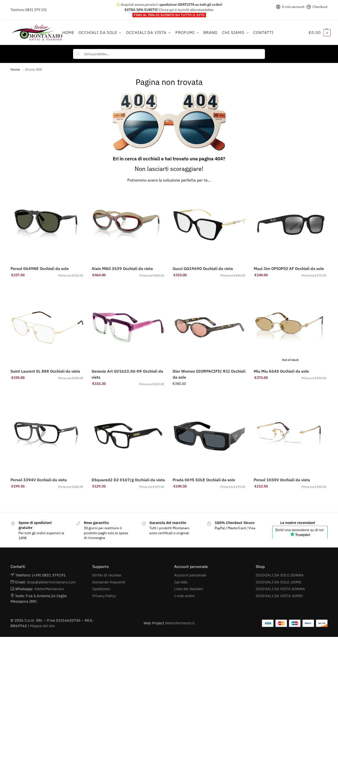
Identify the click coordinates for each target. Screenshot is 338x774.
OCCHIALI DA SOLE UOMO (278, 582)
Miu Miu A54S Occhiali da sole (281, 371)
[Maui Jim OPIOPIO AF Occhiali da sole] (290, 224)
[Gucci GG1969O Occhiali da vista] (209, 224)
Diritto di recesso (106, 575)
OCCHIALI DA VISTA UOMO (279, 595)
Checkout (319, 6)
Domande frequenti (108, 582)
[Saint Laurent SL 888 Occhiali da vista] (47, 327)
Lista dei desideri (188, 588)
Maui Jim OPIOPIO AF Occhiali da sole (289, 268)
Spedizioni (101, 588)
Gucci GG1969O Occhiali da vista (203, 268)
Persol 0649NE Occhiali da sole (40, 268)
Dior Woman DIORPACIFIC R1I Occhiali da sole (209, 374)
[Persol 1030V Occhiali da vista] (290, 436)
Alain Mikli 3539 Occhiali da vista (122, 268)
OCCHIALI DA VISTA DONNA (280, 588)
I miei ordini (184, 595)
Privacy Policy (104, 595)
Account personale (190, 575)
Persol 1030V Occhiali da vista (282, 479)
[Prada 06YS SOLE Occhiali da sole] (209, 436)
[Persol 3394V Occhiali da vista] (47, 436)
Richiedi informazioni (209, 394)
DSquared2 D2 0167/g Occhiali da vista (128, 479)
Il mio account (293, 6)
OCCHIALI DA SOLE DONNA (280, 575)
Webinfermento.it (180, 623)
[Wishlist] (76, 195)
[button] (319, 32)
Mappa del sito (42, 625)
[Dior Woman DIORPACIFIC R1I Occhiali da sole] (209, 327)
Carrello (180, 582)
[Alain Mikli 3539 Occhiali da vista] (128, 224)
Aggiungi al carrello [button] (47, 285)
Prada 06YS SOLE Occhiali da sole (204, 479)
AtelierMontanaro (49, 588)
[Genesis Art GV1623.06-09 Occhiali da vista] (128, 327)
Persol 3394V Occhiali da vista (39, 479)
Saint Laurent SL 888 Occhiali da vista (45, 371)
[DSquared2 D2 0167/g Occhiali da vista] (128, 436)
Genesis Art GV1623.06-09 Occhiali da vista (127, 374)
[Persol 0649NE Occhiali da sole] (47, 224)
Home (15, 69)
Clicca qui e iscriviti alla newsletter (186, 9)
